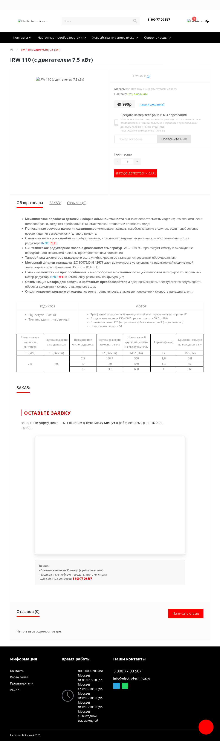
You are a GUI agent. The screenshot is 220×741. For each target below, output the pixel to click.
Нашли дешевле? (152, 104)
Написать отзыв (186, 613)
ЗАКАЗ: (55, 202)
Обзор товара (30, 202)
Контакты (17, 671)
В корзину (136, 186)
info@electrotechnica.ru (136, 173)
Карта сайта (19, 677)
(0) (148, 76)
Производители (21, 683)
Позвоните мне (174, 139)
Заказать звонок (158, 23)
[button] (26, 5)
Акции (14, 690)
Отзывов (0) (76, 202)
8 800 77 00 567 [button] (127, 671)
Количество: (123, 154)
